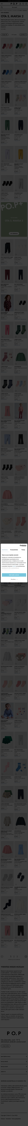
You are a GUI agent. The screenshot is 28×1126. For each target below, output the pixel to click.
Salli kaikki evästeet (14, 575)
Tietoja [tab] (23, 549)
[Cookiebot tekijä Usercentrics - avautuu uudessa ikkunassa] (20, 546)
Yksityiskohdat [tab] (14, 549)
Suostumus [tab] (5, 549)
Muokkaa (13, 579)
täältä (14, 566)
